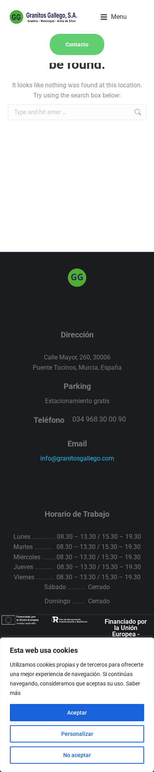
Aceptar (77, 712)
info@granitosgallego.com (77, 458)
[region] (77, 704)
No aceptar (77, 755)
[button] (114, 17)
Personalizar (77, 734)
